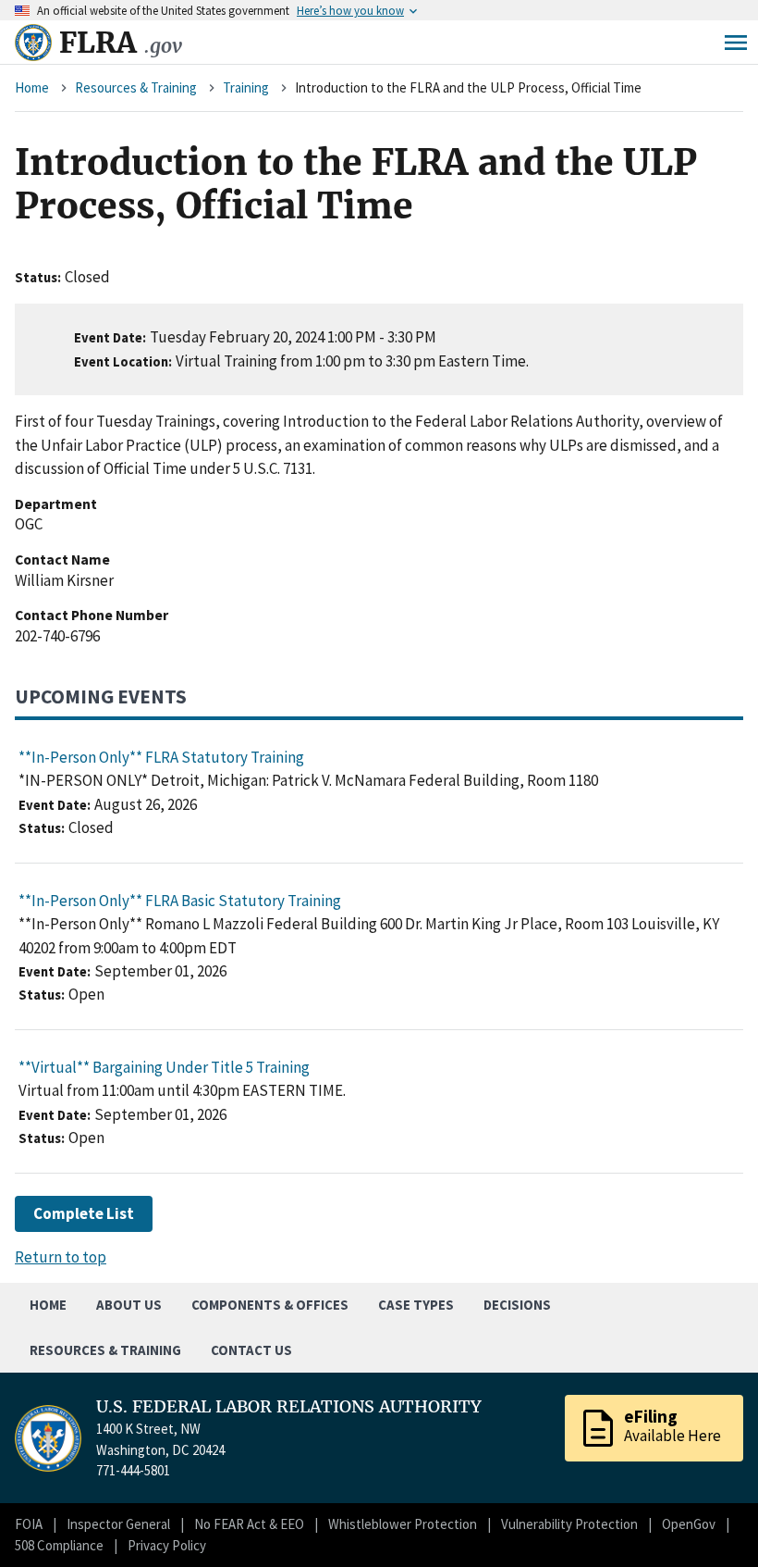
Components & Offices (269, 1304)
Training (246, 87)
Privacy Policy (167, 1545)
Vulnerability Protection (569, 1524)
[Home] (33, 42)
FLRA (120, 42)
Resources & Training (136, 87)
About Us (129, 1304)
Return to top (60, 1257)
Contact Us (251, 1350)
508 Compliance (59, 1545)
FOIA (29, 1524)
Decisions (517, 1304)
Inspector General (118, 1524)
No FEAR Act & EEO (249, 1524)
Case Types (416, 1304)
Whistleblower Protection (402, 1524)
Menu (736, 42)
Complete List (83, 1213)
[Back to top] (712, 1520)
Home (32, 87)
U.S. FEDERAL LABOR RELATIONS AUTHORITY (289, 1407)
